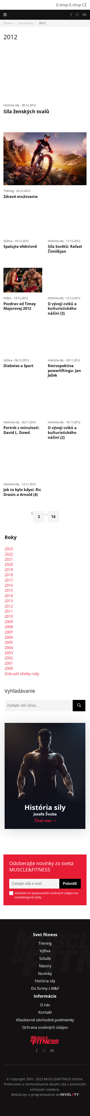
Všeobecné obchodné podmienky (45, 1019)
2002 (9, 657)
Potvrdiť (70, 884)
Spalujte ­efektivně (20, 246)
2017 (9, 580)
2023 (9, 548)
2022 (9, 554)
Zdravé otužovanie (20, 196)
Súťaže (45, 958)
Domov (8, 23)
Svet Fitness (25, 23)
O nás (45, 1004)
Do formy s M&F (45, 988)
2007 (9, 632)
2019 (9, 569)
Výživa (45, 950)
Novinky (45, 973)
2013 (9, 600)
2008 (9, 626)
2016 (9, 585)
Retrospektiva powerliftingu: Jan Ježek (64, 370)
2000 (9, 668)
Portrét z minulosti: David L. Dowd (21, 430)
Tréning (45, 943)
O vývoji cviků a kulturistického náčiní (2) (62, 432)
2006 (9, 637)
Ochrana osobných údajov (45, 1027)
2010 (9, 616)
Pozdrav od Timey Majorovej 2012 (19, 306)
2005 (9, 642)
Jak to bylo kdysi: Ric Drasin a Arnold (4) (22, 492)
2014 (9, 595)
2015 (9, 590)
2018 (9, 574)
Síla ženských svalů (26, 111)
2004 (9, 647)
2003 (9, 652)
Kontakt (45, 1012)
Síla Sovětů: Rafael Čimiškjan (65, 249)
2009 (9, 621)
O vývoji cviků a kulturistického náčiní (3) (62, 308)
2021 (9, 559)
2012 (9, 606)
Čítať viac (43, 820)
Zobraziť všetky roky (22, 673)
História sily (45, 980)
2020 (9, 564)
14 (53, 516)
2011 (9, 611)
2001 (9, 663)
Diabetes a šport (18, 365)
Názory (45, 965)
